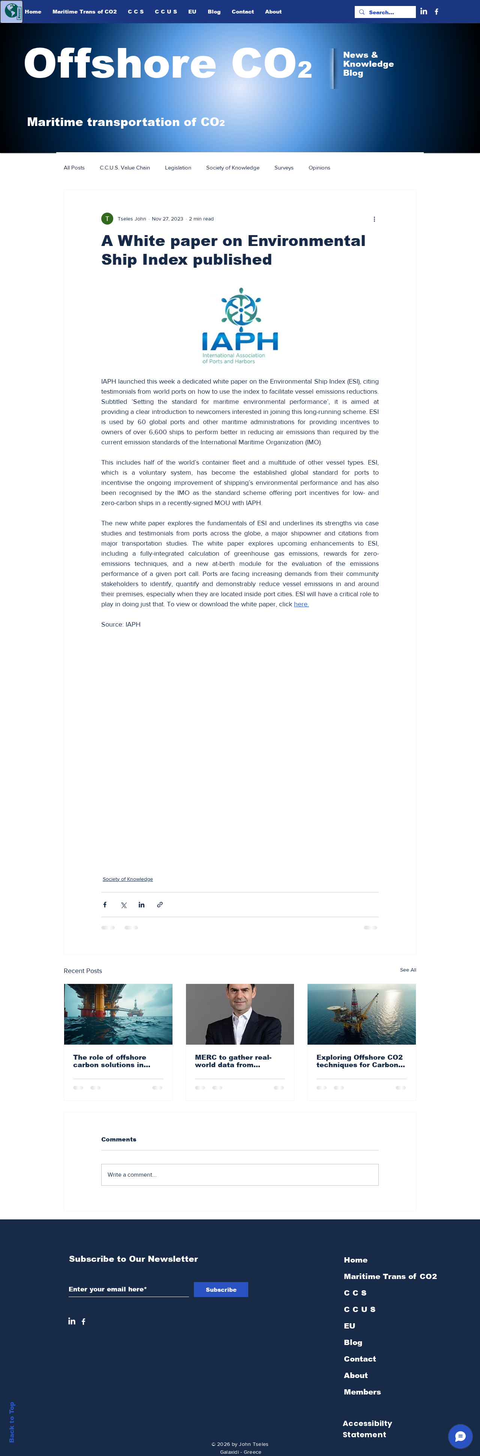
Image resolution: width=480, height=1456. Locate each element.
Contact (360, 1365)
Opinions (319, 167)
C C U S (359, 1315)
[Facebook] (436, 11)
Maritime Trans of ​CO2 (384, 1282)
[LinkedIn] (424, 11)
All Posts (74, 167)
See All (408, 970)
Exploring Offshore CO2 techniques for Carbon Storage (359, 1061)
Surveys (284, 167)
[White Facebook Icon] (83, 1327)
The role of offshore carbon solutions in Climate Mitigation (109, 1061)
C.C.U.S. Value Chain (125, 167)
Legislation (178, 167)
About (356, 1381)
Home (356, 1266)
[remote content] (240, 753)
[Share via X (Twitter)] (123, 904)
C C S (355, 1299)
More (351, 167)
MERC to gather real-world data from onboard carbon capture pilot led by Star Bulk (239, 1061)
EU (350, 1332)
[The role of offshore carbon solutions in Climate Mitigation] (118, 1014)
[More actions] (374, 218)
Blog (353, 1348)
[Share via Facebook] (104, 904)
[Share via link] (160, 904)
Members (362, 1398)
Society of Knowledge (233, 167)
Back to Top (11, 1422)
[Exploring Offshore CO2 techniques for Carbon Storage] (362, 1014)
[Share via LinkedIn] (141, 904)
